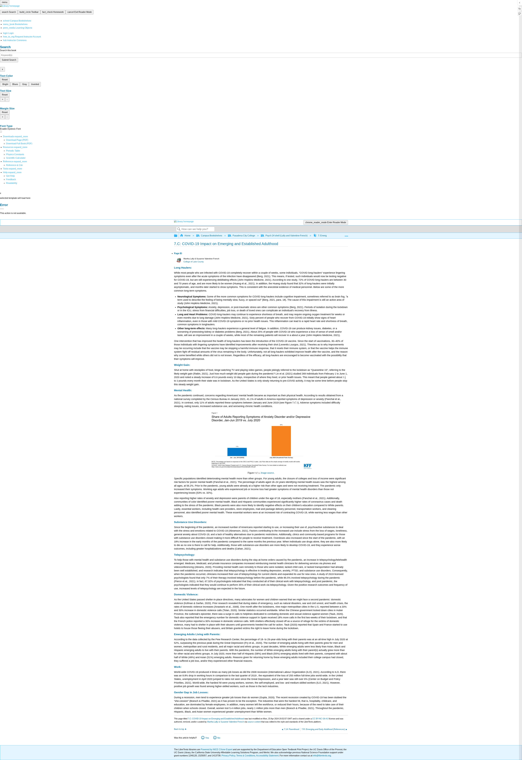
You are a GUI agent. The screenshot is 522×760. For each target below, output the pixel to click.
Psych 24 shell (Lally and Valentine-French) (286, 235)
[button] (11, 179)
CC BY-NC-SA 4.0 (320, 718)
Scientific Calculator (15, 158)
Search (179, 229)
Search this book (8, 50)
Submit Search (9, 60)
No (218, 738)
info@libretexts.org (321, 755)
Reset (5, 79)
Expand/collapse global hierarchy (177, 236)
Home (187, 235)
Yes (207, 738)
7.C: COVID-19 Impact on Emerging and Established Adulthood (216, 718)
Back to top (179, 729)
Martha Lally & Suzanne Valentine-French (225, 722)
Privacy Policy (228, 755)
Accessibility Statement (267, 755)
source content (254, 722)
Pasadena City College (244, 235)
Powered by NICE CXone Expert (217, 749)
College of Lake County (194, 262)
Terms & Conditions (245, 755)
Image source (267, 473)
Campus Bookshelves (211, 235)
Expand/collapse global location (346, 235)
